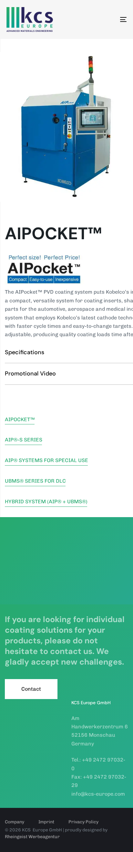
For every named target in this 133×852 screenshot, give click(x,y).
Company (14, 822)
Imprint (46, 822)
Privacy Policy (83, 822)
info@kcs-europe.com (98, 794)
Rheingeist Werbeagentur (32, 836)
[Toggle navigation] (107, 19)
